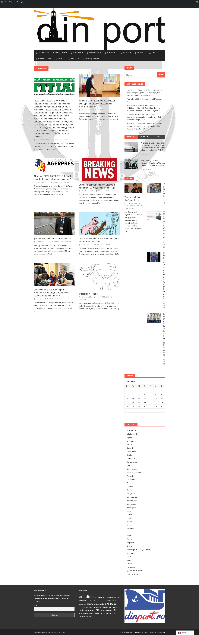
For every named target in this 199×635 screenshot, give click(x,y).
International (132, 500)
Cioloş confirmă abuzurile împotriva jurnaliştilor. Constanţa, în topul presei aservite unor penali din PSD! (51, 292)
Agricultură (131, 441)
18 (133, 402)
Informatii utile (133, 497)
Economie (131, 479)
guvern (85, 607)
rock (90, 613)
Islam (129, 511)
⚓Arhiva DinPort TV (135, 571)
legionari (89, 607)
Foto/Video (131, 493)
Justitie (130, 518)
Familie (129, 490)
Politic (129, 539)
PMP (111, 610)
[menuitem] (2, 2)
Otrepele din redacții (88, 293)
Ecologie (130, 476)
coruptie (100, 604)
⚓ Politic (138, 53)
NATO (97, 610)
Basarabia (92, 601)
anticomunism (107, 597)
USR (90, 616)
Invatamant (131, 504)
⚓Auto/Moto (132, 574)
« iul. (126, 417)
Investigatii (131, 507)
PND (115, 610)
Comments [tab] (145, 136)
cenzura (103, 601)
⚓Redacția (74, 58)
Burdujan (98, 601)
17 (127, 402)
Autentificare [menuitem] (9, 2)
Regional (130, 542)
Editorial (112, 603)
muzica (81, 610)
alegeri (100, 597)
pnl (80, 613)
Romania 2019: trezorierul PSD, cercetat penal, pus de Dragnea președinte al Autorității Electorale (97, 103)
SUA (107, 613)
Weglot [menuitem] (21, 2)
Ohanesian (102, 610)
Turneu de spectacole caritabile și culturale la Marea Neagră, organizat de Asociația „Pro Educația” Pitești (144, 93)
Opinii (129, 532)
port (84, 613)
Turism (129, 563)
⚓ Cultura (76, 53)
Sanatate (130, 553)
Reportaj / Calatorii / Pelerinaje (139, 550)
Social (129, 556)
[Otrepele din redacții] (99, 276)
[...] (56, 149)
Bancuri (130, 448)
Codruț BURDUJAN (102, 297)
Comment (66, 140)
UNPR (86, 616)
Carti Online (131, 451)
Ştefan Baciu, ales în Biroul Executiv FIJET (53, 238)
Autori (129, 444)
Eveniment (131, 483)
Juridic (129, 514)
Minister (115, 607)
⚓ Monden (109, 53)
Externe (130, 486)
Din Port (55, 140)
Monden (130, 525)
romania (95, 613)
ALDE (96, 597)
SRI (104, 613)
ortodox (108, 610)
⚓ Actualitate (42, 53)
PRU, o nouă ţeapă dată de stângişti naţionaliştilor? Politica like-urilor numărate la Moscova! (153, 163)
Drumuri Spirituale (134, 472)
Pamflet (130, 535)
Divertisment (132, 469)
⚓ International (44, 58)
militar (106, 607)
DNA (106, 604)
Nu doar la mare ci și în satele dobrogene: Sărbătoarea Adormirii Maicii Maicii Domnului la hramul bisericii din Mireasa (144, 108)
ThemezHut (161, 632)
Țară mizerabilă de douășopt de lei (140, 99)
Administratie (132, 434)
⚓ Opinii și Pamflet (91, 58)
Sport (129, 560)
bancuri (87, 601)
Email (35, 605)
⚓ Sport (59, 58)
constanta (92, 603)
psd (87, 613)
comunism (82, 604)
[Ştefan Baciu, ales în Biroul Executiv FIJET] (54, 223)
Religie (129, 546)
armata (82, 600)
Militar (129, 521)
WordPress (138, 632)
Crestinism (131, 458)
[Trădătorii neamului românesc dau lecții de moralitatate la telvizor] (99, 223)
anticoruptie (115, 597)
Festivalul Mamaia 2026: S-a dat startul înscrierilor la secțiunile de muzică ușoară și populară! (144, 117)
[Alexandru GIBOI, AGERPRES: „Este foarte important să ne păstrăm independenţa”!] (54, 165)
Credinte (130, 455)
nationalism (89, 610)
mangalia (96, 607)
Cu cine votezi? (132, 462)
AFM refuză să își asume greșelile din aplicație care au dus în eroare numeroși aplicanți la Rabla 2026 (144, 126)
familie (81, 607)
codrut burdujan (111, 601)
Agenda (130, 437)
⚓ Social (153, 53)
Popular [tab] (131, 136)
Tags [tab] (158, 136)
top (109, 613)
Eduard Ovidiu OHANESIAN (133, 206)
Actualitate (131, 430)
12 (139, 398)
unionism (82, 616)
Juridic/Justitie (60, 53)
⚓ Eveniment (92, 53)
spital (101, 613)
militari (111, 607)
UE (116, 613)
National (130, 528)
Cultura (130, 465)
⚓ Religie (124, 53)
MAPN (101, 607)
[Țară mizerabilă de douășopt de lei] (133, 188)
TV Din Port (131, 567)
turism (113, 613)
